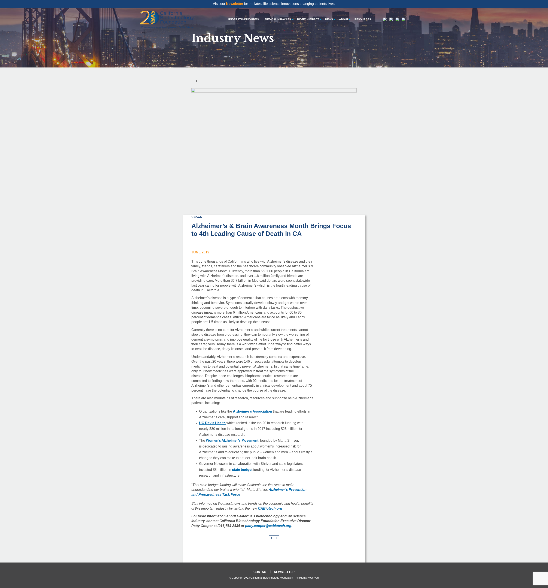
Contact (260, 571)
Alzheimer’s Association (252, 411)
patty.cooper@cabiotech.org (268, 526)
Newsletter (234, 4)
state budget (242, 469)
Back (198, 216)
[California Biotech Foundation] (167, 19)
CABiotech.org (270, 508)
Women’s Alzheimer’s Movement (232, 440)
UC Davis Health (212, 423)
